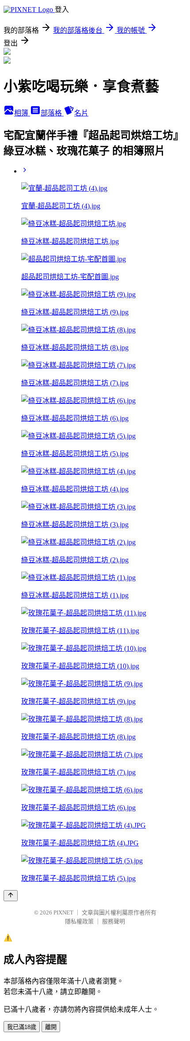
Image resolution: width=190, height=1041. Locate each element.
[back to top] (11, 895)
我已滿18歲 (21, 1027)
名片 (81, 113)
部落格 (52, 113)
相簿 (22, 113)
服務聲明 (113, 921)
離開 (51, 1027)
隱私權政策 (79, 921)
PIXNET (63, 912)
